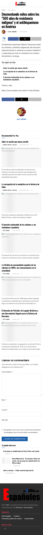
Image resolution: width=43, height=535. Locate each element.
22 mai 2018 (16, 466)
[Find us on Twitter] (5, 529)
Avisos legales (6, 516)
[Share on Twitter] (24, 39)
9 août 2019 (23, 32)
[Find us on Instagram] (8, 529)
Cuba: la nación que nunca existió (15, 68)
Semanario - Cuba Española (24, 508)
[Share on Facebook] (13, 39)
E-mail (5, 410)
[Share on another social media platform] (36, 39)
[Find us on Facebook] (2, 529)
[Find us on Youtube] (10, 529)
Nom (4, 400)
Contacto (17, 516)
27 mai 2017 (7, 454)
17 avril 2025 (15, 274)
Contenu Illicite (29, 519)
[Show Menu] (3, 3)
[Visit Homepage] (21, 3)
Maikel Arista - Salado (10, 145)
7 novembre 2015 (9, 473)
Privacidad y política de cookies (12, 519)
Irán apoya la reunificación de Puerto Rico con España (21, 451)
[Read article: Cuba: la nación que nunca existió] (21, 157)
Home (3, 10)
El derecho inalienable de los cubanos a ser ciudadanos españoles (19, 78)
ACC (8, 505)
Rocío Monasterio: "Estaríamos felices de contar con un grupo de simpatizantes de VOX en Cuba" (26, 460)
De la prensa (11, 10)
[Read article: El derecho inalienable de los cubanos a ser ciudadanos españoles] (21, 243)
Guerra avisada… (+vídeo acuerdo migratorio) (18, 470)
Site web (5, 420)
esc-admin (12, 32)
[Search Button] (40, 3)
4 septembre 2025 (24, 145)
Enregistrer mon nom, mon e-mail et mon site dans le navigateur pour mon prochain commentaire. (22, 431)
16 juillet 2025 (15, 230)
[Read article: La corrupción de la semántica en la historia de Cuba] (21, 203)
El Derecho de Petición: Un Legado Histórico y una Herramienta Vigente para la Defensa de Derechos (20, 313)
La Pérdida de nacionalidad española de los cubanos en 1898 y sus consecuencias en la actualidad (19, 268)
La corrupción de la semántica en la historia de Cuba (20, 72)
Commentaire (7, 372)
